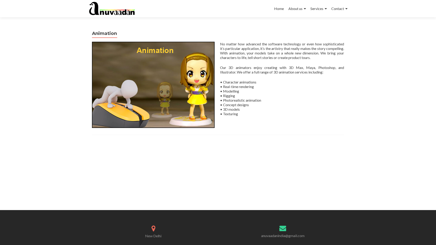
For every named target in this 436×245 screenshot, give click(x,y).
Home (279, 8)
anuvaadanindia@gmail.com (283, 235)
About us (295, 8)
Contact (337, 8)
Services (316, 8)
